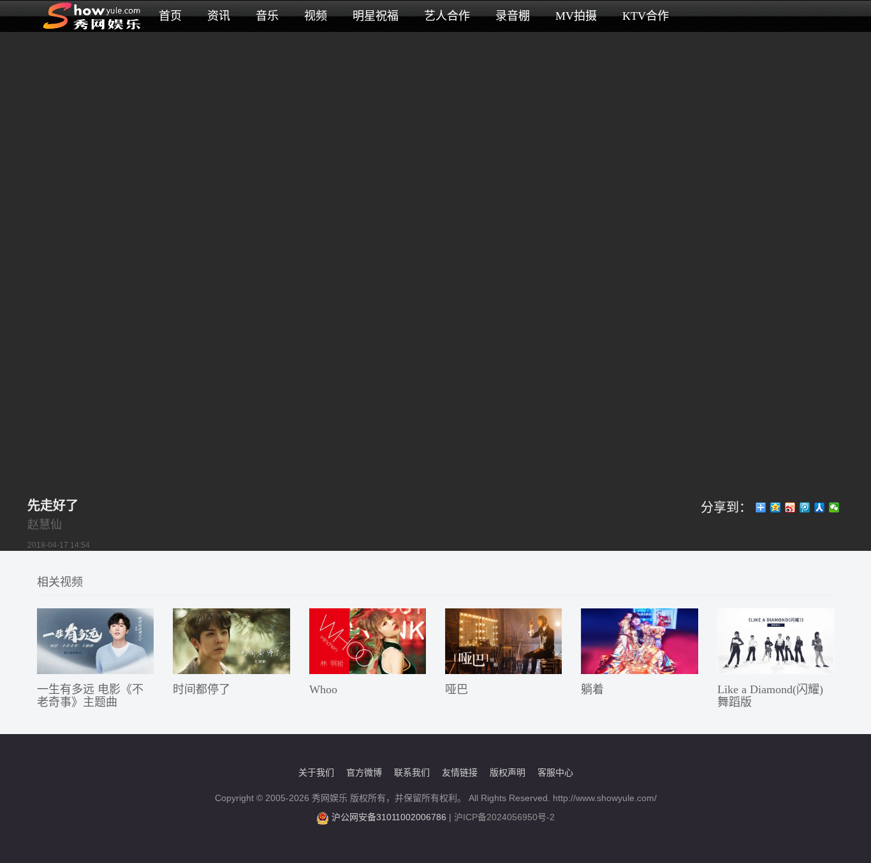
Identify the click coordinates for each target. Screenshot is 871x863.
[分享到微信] (834, 507)
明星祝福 (376, 16)
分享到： (726, 507)
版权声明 (507, 772)
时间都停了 (201, 689)
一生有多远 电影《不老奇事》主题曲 (90, 696)
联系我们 (412, 772)
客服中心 (555, 772)
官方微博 (364, 772)
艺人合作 (447, 16)
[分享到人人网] (819, 507)
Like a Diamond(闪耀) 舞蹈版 (770, 696)
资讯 (218, 16)
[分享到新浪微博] (790, 507)
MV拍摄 (576, 16)
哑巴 (456, 689)
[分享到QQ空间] (775, 507)
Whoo (323, 689)
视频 (315, 16)
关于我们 (316, 772)
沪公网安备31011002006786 (389, 817)
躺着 (592, 689)
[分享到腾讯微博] (805, 507)
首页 (170, 16)
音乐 (267, 16)
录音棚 (512, 16)
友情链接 (460, 772)
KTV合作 (645, 16)
